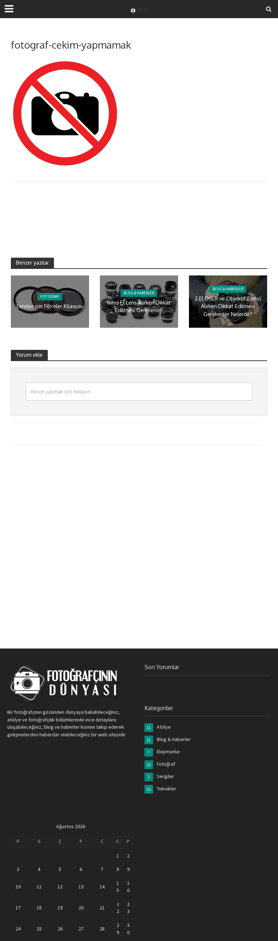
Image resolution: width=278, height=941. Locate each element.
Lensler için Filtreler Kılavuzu (50, 306)
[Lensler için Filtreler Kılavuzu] (50, 300)
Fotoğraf (49, 296)
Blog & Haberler (138, 292)
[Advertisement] (142, 211)
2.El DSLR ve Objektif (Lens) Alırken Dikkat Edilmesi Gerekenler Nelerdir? (228, 306)
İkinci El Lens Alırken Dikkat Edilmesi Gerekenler (139, 306)
